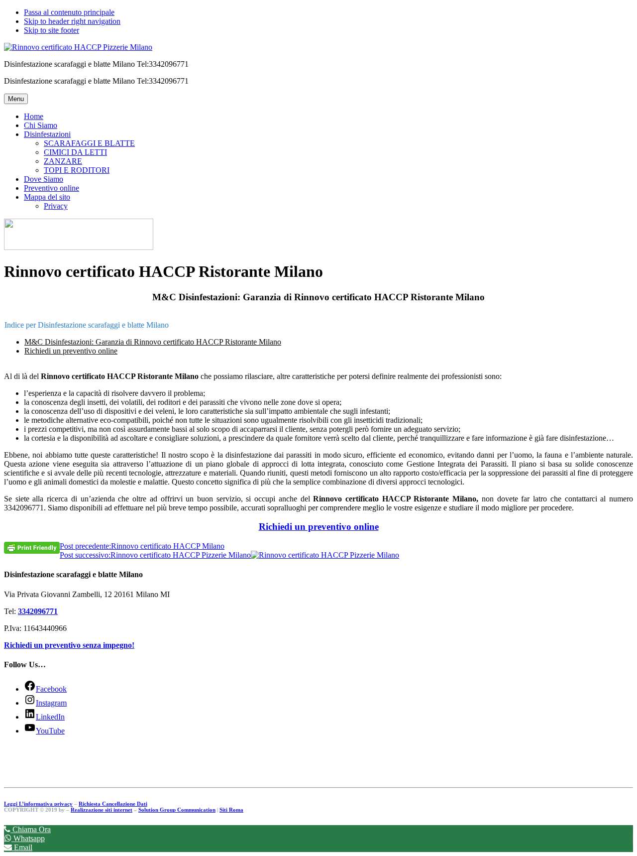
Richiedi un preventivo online (70, 351)
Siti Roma (231, 810)
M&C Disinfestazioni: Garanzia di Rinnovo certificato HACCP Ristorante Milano (152, 342)
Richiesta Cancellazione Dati (113, 804)
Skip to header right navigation (72, 21)
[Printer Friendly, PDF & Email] (32, 547)
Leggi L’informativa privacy (38, 804)
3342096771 (38, 611)
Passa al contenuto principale (69, 12)
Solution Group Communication (176, 810)
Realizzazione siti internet (101, 810)
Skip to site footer (51, 30)
